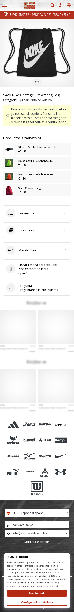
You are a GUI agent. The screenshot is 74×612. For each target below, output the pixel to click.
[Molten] (45, 456)
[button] (37, 213)
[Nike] (60, 456)
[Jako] (45, 440)
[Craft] (60, 424)
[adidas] (13, 424)
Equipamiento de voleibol (35, 100)
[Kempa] (60, 440)
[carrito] (69, 5)
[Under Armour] (60, 471)
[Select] (45, 471)
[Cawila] (45, 424)
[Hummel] (29, 440)
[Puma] (13, 471)
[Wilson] (37, 488)
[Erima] (13, 440)
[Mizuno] (29, 456)
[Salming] (29, 471)
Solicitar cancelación (37, 542)
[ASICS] (29, 424)
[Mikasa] (13, 456)
